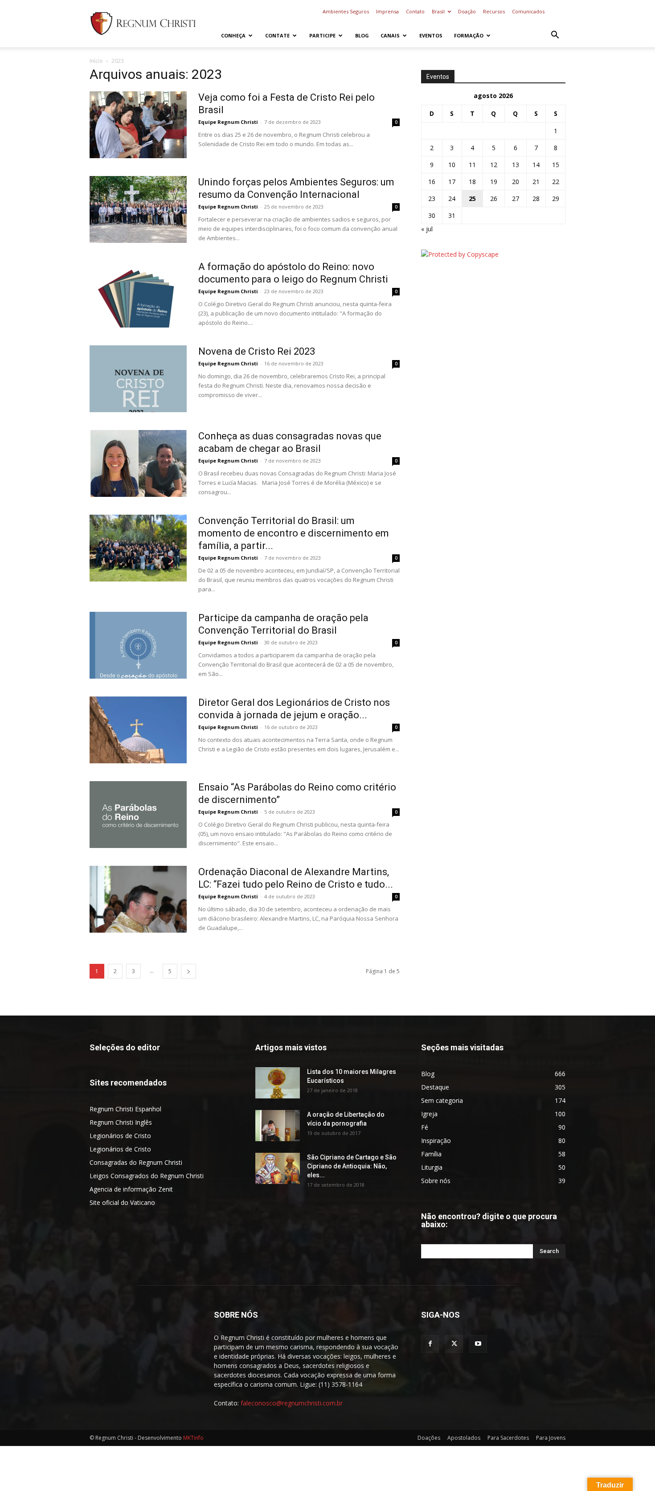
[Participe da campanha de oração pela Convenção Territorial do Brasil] (138, 645)
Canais (390, 35)
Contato (415, 11)
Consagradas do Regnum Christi (136, 1162)
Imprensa (387, 11)
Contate (277, 35)
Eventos (430, 35)
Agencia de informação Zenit (131, 1189)
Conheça (233, 35)
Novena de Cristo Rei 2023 (256, 351)
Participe (322, 35)
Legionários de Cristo (120, 1135)
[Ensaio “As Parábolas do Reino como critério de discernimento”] (138, 814)
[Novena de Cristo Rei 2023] (138, 378)
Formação (468, 35)
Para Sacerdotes (508, 1438)
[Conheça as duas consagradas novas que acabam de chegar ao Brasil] (138, 463)
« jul (427, 229)
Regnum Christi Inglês (121, 1122)
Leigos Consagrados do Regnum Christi (147, 1176)
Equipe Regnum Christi (228, 122)
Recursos (494, 11)
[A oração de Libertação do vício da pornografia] (277, 1125)
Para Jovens (550, 1438)
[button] (554, 36)
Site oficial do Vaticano (122, 1202)
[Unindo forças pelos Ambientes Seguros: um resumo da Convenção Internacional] (138, 209)
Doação (467, 11)
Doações (429, 1438)
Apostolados (463, 1438)
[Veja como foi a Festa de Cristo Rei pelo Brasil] (138, 124)
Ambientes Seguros (346, 11)
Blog (362, 35)
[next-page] (188, 971)
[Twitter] (454, 1344)
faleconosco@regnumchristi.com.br (292, 1403)
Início (96, 61)
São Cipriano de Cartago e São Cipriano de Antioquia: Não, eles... (352, 1166)
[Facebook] (430, 1344)
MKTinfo (193, 1438)
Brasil (438, 11)
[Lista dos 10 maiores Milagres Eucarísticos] (277, 1082)
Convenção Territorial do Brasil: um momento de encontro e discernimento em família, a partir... (293, 533)
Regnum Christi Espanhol (125, 1109)
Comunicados (528, 11)
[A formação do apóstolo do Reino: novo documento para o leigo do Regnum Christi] (138, 294)
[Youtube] (478, 1344)
